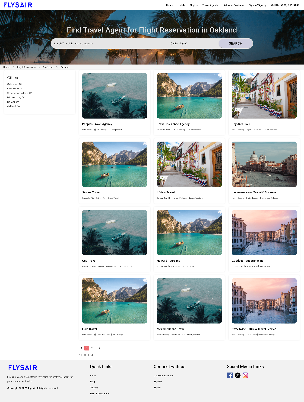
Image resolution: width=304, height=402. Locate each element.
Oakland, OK (13, 106)
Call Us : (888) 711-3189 (285, 5)
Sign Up (158, 381)
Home (169, 5)
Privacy (94, 387)
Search (235, 43)
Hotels (181, 5)
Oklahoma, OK (14, 84)
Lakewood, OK (15, 88)
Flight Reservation (26, 67)
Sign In (157, 387)
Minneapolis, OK (16, 97)
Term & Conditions (100, 393)
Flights (194, 5)
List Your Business (233, 5)
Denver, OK (13, 102)
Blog (92, 381)
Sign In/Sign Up (257, 5)
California (48, 67)
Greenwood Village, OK (19, 93)
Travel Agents (210, 5)
